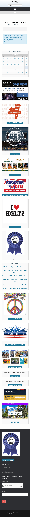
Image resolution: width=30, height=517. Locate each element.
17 (7, 67)
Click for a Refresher (15, 385)
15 (26, 64)
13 (18, 64)
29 (15, 58)
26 (3, 58)
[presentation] (12, 486)
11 (11, 64)
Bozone (20, 513)
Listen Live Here (15, 227)
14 (22, 64)
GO (3, 501)
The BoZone (15, 2)
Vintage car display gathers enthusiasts (15, 288)
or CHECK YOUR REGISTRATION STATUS (15, 195)
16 (3, 67)
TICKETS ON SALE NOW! (15, 122)
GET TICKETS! (15, 154)
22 (26, 67)
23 (3, 70)
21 (22, 67)
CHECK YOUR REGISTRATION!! (15, 344)
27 (7, 58)
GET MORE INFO (15, 175)
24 (7, 70)
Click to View (15, 376)
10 (7, 64)
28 (11, 58)
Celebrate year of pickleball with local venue (15, 267)
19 (14, 67)
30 (18, 58)
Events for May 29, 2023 (14, 22)
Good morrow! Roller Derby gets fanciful (15, 284)
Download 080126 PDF (15, 319)
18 (11, 67)
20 (18, 67)
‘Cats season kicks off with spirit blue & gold (15, 276)
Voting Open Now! (8, 460)
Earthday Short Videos (15, 367)
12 (15, 64)
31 (22, 58)
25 (11, 70)
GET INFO (15, 422)
